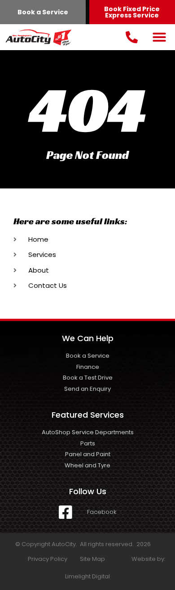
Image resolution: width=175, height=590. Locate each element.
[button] (159, 37)
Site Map (92, 559)
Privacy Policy (47, 559)
